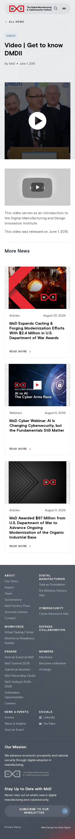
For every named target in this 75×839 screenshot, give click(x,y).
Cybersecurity (51, 608)
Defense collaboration (52, 628)
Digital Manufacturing (52, 577)
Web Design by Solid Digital (55, 827)
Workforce (14, 627)
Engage (11, 651)
